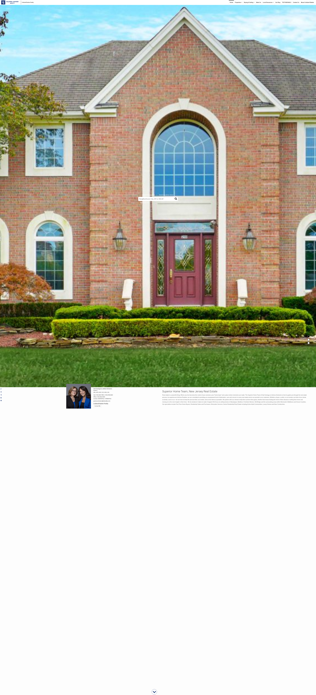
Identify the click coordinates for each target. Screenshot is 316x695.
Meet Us (258, 2)
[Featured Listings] (309, 340)
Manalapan (233, 402)
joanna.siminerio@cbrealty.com (101, 401)
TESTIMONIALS (286, 2)
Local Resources (268, 3)
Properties (239, 3)
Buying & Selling (249, 3)
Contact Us (296, 2)
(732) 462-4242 (101, 397)
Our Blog (277, 2)
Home (231, 2)
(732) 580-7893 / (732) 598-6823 (104, 395)
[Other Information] (309, 343)
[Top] (309, 336)
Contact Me (97, 406)
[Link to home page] (10, 2)
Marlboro (240, 402)
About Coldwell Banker (307, 2)
